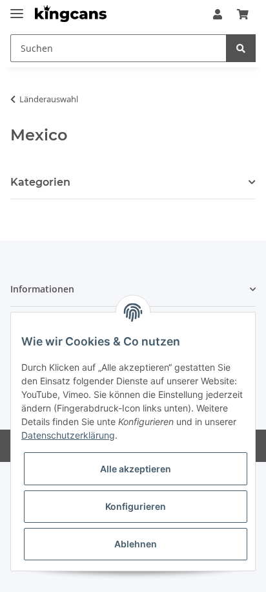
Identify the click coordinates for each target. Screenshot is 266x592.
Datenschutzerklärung (68, 435)
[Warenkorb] (243, 14)
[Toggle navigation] (16, 8)
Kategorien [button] (40, 182)
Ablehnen (135, 543)
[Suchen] (241, 48)
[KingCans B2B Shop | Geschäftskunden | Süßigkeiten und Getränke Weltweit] (71, 14)
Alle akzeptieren (135, 468)
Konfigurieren (135, 506)
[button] (217, 14)
